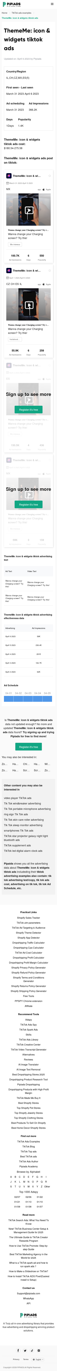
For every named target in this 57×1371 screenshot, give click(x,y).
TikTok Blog (28, 1146)
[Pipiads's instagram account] (39, 1350)
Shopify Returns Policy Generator (28, 986)
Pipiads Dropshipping (28, 1084)
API (28, 1303)
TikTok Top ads (29, 1151)
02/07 (17, 1197)
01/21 (17, 1201)
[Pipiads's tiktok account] (32, 1350)
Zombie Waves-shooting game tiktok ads (7, 764)
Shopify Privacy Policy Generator (28, 967)
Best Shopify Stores (28, 1103)
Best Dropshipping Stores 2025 (28, 1074)
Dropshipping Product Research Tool (28, 1079)
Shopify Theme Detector (28, 932)
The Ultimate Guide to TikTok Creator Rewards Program (28, 1239)
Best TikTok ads (28, 1156)
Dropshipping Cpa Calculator (28, 947)
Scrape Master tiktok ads (28, 770)
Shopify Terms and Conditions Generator (28, 979)
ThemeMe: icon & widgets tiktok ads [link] (20, 17)
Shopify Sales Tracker (28, 917)
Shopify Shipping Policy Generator (28, 991)
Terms (25, 1359)
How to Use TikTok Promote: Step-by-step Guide (28, 1247)
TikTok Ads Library (28, 1039)
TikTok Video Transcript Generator (28, 1049)
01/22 (40, 1197)
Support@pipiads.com (28, 1293)
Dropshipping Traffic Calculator (28, 942)
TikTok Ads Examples (28, 1141)
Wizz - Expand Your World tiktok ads (50, 764)
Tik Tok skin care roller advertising (24, 819)
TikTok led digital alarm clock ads (23, 851)
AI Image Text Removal (28, 1069)
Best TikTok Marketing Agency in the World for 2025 (29, 1256)
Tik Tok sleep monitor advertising (23, 825)
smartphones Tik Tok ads (18, 830)
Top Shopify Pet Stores (28, 1108)
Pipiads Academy (28, 1166)
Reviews (28, 1059)
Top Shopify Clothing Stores (28, 1118)
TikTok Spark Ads (28, 1029)
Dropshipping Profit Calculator (28, 957)
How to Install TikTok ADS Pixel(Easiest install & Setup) (28, 1278)
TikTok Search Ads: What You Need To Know (28, 1222)
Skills (28, 1034)
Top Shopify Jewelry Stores (28, 1113)
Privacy (16, 1359)
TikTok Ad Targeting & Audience (28, 927)
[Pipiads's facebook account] (18, 1350)
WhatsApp (28, 1298)
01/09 (17, 1206)
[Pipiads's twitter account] (25, 1350)
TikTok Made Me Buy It (28, 1098)
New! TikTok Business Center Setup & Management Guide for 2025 (28, 1230)
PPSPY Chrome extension (28, 1001)
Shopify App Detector (29, 937)
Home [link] (5, 12)
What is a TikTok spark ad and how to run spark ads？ (28, 1264)
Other (46, 1186)
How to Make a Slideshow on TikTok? (28, 1271)
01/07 (40, 1206)
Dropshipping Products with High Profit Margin (28, 1091)
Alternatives (28, 1054)
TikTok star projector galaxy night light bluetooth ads (26, 838)
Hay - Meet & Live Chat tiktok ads (17, 764)
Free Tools (28, 996)
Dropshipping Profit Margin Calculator (28, 962)
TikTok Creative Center (28, 1044)
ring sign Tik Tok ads (16, 814)
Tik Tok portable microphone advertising (27, 809)
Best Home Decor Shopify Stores (28, 1127)
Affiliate (28, 1006)
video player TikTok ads (17, 798)
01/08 (28, 1206)
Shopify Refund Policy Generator (29, 972)
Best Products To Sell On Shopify (28, 1123)
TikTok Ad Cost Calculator (28, 952)
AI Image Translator (28, 1064)
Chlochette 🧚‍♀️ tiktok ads (28, 764)
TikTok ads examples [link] (22, 12)
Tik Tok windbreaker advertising (22, 803)
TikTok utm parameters (28, 922)
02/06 (28, 1197)
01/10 (40, 1201)
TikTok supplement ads (17, 845)
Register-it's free (28, 409)
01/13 (28, 1201)
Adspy (28, 1019)
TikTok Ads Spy (28, 1024)
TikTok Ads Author (28, 1161)
